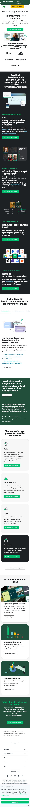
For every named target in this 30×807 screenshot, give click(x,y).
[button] (15, 749)
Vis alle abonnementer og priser (15, 568)
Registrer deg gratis (17, 6)
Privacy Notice (23, 793)
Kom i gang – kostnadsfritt (15, 29)
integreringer (9, 281)
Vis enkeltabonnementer (11, 496)
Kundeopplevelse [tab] (5, 311)
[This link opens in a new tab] (8, 775)
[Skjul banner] (29, 2)
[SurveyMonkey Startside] (3, 7)
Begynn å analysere (10, 689)
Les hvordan (7, 395)
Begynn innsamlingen (10, 653)
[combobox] (15, 771)
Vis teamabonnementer (11, 527)
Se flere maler (7, 367)
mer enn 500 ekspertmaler (14, 132)
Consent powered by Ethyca (22, 805)
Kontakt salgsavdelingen (11, 557)
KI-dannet (5, 130)
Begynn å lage (8, 617)
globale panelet (16, 184)
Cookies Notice (5, 795)
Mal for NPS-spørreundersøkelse (13, 354)
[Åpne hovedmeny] (26, 6)
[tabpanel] (15, 343)
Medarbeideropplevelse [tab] (18, 311)
